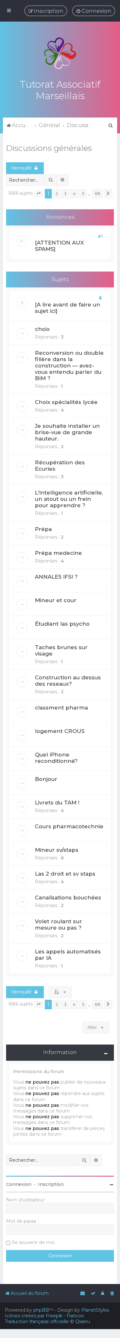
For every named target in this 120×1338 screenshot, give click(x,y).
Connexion (18, 1184)
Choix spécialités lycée (66, 402)
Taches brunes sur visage (61, 650)
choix (42, 329)
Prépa (43, 529)
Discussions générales (49, 148)
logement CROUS (59, 731)
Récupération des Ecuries (60, 465)
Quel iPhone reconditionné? (56, 757)
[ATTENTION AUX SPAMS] (59, 245)
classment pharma (61, 707)
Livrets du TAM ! (57, 802)
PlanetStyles (95, 1310)
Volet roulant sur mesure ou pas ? (58, 924)
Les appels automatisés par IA (68, 954)
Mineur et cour (55, 600)
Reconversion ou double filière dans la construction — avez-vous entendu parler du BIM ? (69, 365)
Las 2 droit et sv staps (65, 874)
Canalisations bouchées (68, 897)
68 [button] (97, 193)
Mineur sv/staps (56, 850)
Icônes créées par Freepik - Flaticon (44, 1316)
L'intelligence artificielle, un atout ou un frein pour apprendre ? (69, 498)
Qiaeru (82, 1321)
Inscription (51, 1184)
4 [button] (74, 193)
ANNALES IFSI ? (56, 577)
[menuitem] (93, 10)
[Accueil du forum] (60, 53)
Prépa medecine (58, 553)
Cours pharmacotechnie (69, 826)
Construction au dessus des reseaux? (68, 680)
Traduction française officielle (37, 1321)
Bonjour (46, 779)
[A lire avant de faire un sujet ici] (67, 307)
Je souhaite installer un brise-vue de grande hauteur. (67, 432)
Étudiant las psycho (62, 624)
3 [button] (65, 193)
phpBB (41, 1310)
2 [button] (57, 193)
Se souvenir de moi (33, 1242)
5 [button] (83, 193)
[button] (39, 194)
